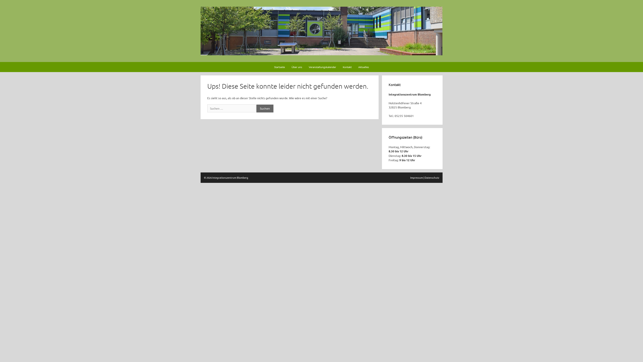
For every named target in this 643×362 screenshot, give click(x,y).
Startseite (279, 67)
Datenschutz (432, 177)
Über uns (297, 67)
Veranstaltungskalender (322, 67)
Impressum (416, 177)
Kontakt (347, 67)
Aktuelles (363, 67)
